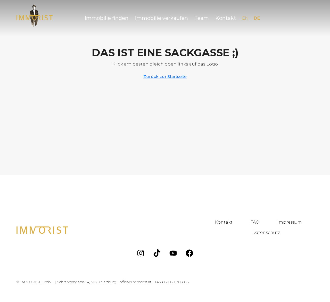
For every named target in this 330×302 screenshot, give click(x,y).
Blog (303, 232)
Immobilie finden (106, 18)
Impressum (289, 222)
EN (245, 18)
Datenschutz (266, 232)
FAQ (255, 222)
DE (257, 18)
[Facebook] (189, 253)
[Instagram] (140, 253)
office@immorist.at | (137, 282)
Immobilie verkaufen (161, 18)
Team (201, 18)
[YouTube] (173, 253)
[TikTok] (157, 253)
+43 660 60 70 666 (172, 282)
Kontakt (225, 18)
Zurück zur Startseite (165, 76)
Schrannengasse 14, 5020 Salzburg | (88, 282)
